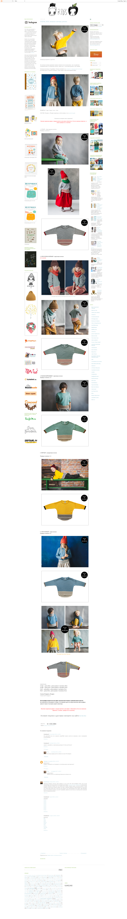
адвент (26, 876)
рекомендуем (28, 893)
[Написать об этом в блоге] (51, 724)
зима (59, 880)
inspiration (39, 905)
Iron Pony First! (95, 391)
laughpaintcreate (95, 376)
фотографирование (57, 897)
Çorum (45, 826)
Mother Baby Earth (95, 395)
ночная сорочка (53, 886)
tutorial (41, 908)
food (41, 904)
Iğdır (44, 818)
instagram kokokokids (53, 905)
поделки (38, 890)
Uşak (45, 819)
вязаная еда (55, 877)
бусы (30, 877)
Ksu (48, 751)
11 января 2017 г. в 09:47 (56, 771)
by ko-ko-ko (52, 725)
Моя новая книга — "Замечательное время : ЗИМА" (99, 178)
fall (31, 904)
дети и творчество (96, 333)
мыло (49, 885)
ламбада (32, 884)
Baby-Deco (94, 351)
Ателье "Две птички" (96, 342)
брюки (60, 876)
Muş (44, 824)
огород (26, 888)
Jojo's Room (94, 354)
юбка (39, 901)
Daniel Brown (46, 781)
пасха (26, 889)
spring (28, 908)
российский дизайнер (29, 894)
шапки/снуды (72, 113)
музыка (37, 885)
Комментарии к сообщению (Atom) (54, 855)
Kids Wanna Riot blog (96, 363)
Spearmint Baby (95, 384)
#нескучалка (51, 875)
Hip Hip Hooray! (95, 378)
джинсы (30, 880)
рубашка (36, 894)
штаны (34, 901)
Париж (56, 888)
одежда (45, 725)
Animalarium (94, 347)
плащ (49, 889)
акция (36, 876)
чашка (57, 898)
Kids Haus (94, 380)
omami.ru (93, 314)
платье (44, 889)
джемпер (26, 880)
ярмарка (43, 901)
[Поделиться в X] (53, 724)
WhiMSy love (94, 329)
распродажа (52, 892)
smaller (93, 372)
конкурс (38, 882)
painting (42, 906)
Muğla (45, 823)
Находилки (28, 886)
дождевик (35, 880)
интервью (39, 881)
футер (37, 898)
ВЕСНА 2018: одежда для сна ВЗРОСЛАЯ (99, 281)
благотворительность (52, 876)
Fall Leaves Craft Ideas (99, 291)
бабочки (40, 876)
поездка (48, 890)
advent (53, 901)
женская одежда (49, 880)
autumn (27, 902)
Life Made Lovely (95, 397)
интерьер (45, 881)
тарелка (29, 897)
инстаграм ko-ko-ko (32, 881)
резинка (59, 892)
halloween (26, 905)
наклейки (53, 885)
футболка (33, 898)
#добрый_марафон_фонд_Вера (30, 875)
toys (37, 908)
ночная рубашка (45, 886)
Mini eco (93, 399)
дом (39, 880)
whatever (93, 365)
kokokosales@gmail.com (95, 39)
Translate (100, 26)
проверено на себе (34, 892)
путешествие (44, 892)
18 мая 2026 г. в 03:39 (54, 781)
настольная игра (59, 885)
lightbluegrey (94, 327)
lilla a (93, 393)
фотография (27, 898)
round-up (60, 906)
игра (25, 881)
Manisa (45, 822)
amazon (57, 901)
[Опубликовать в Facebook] (54, 724)
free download (45, 904)
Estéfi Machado (95, 325)
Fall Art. (98, 190)
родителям (43, 893)
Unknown (46, 761)
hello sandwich (95, 340)
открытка (44, 888)
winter (46, 908)
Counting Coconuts (96, 370)
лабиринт (27, 884)
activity (48, 901)
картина (56, 881)
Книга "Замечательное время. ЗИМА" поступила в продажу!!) (99, 206)
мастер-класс (48, 884)
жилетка (54, 880)
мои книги (27, 885)
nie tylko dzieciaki (95, 316)
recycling (54, 906)
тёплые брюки (35, 897)
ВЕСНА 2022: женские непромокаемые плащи (99, 229)
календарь (51, 881)
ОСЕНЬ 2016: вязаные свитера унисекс (53, 21)
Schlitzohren (94, 374)
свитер (48, 725)
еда (42, 880)
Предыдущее (84, 853)
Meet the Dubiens (95, 387)
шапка (30, 900)
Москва (32, 885)
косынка (43, 882)
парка (60, 888)
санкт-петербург (49, 894)
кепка (60, 881)
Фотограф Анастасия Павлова (63, 654)
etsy (29, 904)
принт (26, 892)
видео (50, 877)
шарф (55, 900)
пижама (29, 889)
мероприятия (57, 884)
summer (33, 908)
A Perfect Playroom (96, 367)
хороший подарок (46, 898)
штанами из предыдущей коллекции (74, 69)
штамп (30, 901)
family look (36, 904)
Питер (34, 889)
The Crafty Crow (95, 338)
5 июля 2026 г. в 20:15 (53, 796)
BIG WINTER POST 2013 (99, 268)
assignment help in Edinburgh (74, 784)
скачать (32, 895)
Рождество (50, 893)
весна (45, 877)
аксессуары (30, 876)
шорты (26, 901)
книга (26, 882)
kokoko (29, 906)
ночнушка (59, 886)
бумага (26, 877)
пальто (48, 888)
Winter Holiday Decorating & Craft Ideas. (99, 259)
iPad (59, 905)
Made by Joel (94, 310)
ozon (38, 906)
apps (61, 901)
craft (59, 902)
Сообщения (94, 62)
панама (52, 888)
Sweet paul (94, 389)
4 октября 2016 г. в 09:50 (56, 751)
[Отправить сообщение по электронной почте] (48, 723)
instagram (45, 905)
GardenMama (94, 382)
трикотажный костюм (43, 897)
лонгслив (41, 884)
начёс (32, 886)
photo (50, 906)
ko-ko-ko (82, 716)
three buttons (94, 349)
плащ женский (54, 889)
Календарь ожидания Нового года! (99, 217)
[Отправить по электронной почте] (50, 724)
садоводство (42, 894)
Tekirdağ (45, 827)
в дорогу (34, 877)
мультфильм (42, 885)
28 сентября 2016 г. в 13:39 (54, 734)
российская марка (58, 893)
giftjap (60, 904)
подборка (31, 890)
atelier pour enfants (96, 312)
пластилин (39, 889)
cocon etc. (94, 331)
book (35, 902)
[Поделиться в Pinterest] (55, 724)
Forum (45, 800)
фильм (50, 897)
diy (25, 904)
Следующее (43, 853)
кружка (48, 882)
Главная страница (63, 853)
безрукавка (45, 876)
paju (92, 359)
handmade (31, 905)
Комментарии (95, 65)
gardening (55, 904)
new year (34, 906)
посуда (53, 890)
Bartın (45, 821)
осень (38, 888)
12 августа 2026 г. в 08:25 (54, 815)
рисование (36, 893)
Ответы (46, 749)
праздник (58, 890)
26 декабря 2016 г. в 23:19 (53, 761)
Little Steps (73, 296)
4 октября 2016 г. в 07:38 (54, 743)
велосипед (40, 877)
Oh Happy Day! (95, 318)
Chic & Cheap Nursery (96, 323)
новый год (37, 886)
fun (50, 904)
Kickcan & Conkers (96, 321)
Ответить (46, 739)
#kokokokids (57, 875)
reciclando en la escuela (97, 361)
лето (36, 884)
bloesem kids (94, 335)
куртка (52, 882)
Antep (45, 828)
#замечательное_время (42, 875)
